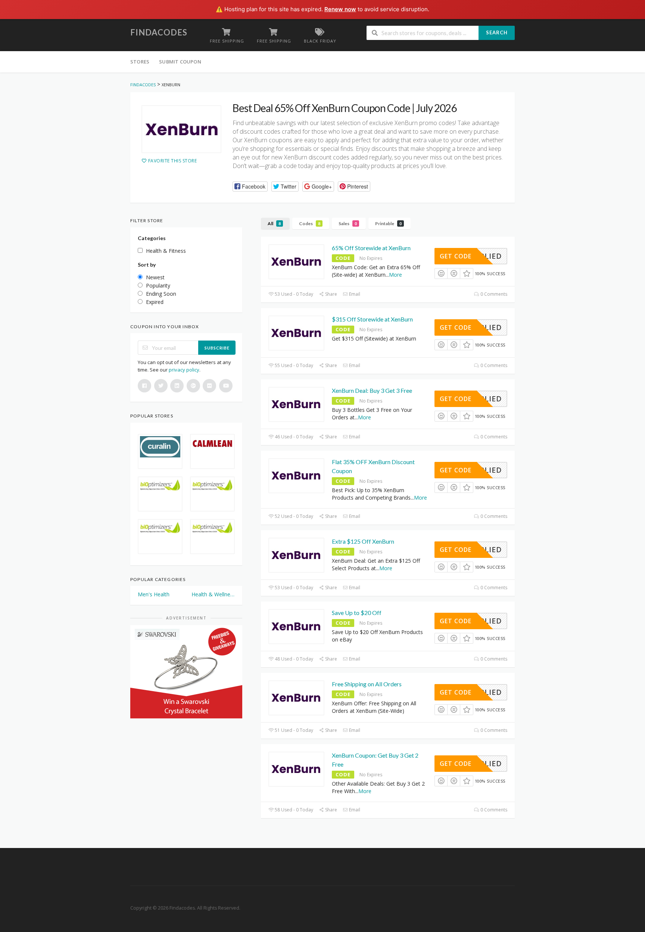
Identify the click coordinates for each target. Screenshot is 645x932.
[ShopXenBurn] (181, 129)
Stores (139, 61)
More (395, 274)
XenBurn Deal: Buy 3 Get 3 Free (372, 390)
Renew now (340, 9)
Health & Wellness (213, 594)
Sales (348, 223)
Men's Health (153, 594)
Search (497, 32)
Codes (309, 223)
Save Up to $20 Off (356, 612)
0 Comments (493, 294)
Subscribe (217, 347)
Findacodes (158, 32)
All (274, 223)
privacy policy (184, 369)
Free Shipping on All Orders (367, 683)
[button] (250, 186)
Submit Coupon (180, 61)
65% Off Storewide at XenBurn (371, 247)
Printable (388, 223)
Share (330, 294)
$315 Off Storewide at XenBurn (372, 319)
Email (354, 294)
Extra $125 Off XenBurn (363, 541)
